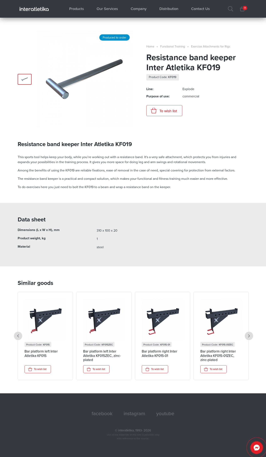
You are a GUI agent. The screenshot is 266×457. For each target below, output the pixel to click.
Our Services (107, 8)
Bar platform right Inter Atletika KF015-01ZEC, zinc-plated (218, 355)
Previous (18, 336)
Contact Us (200, 8)
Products (76, 8)
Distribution (168, 8)
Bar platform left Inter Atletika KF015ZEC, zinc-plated (102, 355)
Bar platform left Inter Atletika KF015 (41, 353)
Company (139, 8)
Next (249, 336)
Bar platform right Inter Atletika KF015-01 (159, 353)
